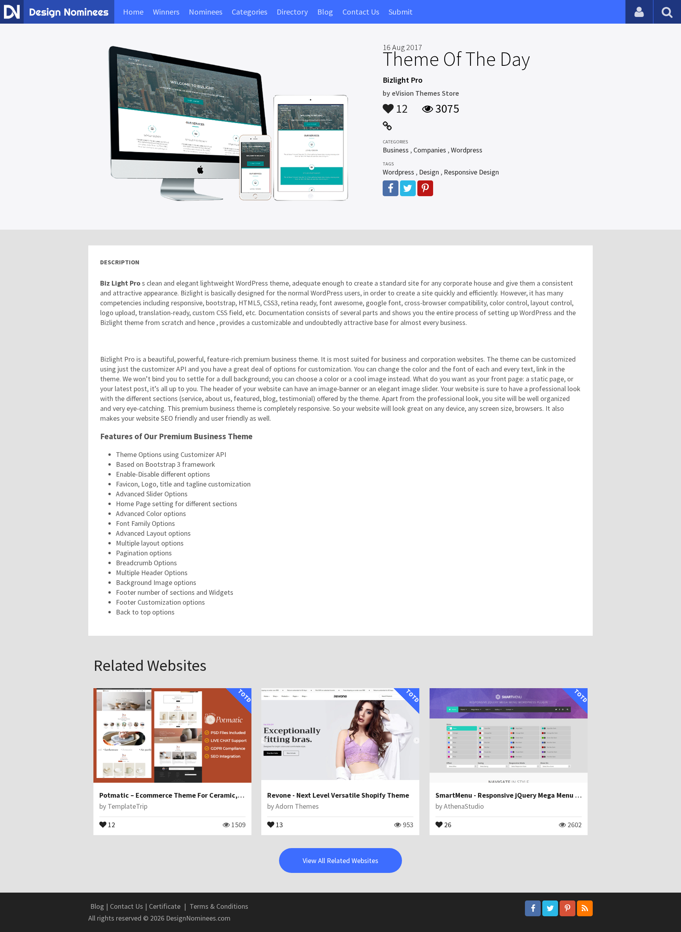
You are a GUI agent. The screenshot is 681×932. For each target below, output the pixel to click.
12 (401, 105)
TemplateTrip (127, 806)
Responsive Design (471, 171)
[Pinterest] (567, 908)
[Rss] (585, 908)
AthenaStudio (464, 806)
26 (447, 824)
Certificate (164, 906)
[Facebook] (533, 908)
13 (278, 824)
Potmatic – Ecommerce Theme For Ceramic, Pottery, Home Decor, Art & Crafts (222, 795)
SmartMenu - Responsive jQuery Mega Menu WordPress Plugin (532, 795)
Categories (249, 12)
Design (429, 171)
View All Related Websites (340, 860)
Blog (325, 12)
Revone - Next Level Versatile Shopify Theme (338, 795)
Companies (429, 149)
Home (133, 12)
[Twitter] (550, 908)
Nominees (205, 12)
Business (396, 149)
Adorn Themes (297, 806)
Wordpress (466, 149)
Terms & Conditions (219, 906)
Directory (292, 12)
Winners (166, 12)
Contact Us (360, 12)
